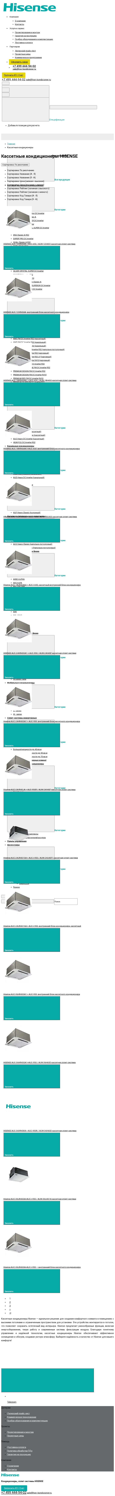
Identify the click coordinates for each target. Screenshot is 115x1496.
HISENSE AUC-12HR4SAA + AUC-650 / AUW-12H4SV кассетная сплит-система (39, 244)
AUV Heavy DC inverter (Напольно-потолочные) (34, 548)
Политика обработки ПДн (19, 1451)
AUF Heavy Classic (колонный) (26, 512)
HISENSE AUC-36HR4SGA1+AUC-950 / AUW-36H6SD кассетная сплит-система (39, 1062)
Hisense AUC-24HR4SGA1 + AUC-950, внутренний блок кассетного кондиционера (41, 721)
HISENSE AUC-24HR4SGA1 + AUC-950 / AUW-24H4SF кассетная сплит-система (39, 653)
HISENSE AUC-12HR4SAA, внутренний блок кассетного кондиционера (36, 312)
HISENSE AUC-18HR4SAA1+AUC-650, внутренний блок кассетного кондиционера (41, 448)
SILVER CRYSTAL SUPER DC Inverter (28, 271)
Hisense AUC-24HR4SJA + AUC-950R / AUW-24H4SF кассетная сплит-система (39, 789)
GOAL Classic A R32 (22, 242)
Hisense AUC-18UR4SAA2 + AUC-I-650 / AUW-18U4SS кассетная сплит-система (40, 516)
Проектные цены (23, 54)
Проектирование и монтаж (27, 32)
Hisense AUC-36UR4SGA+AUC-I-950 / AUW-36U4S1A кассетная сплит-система (39, 1199)
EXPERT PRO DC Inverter (23, 239)
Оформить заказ (19, 62)
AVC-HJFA (17, 583)
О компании (20, 21)
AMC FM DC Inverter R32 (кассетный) (29, 339)
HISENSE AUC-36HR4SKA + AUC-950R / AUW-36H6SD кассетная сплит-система (39, 1130)
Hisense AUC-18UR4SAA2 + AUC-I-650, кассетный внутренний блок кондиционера (42, 585)
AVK (15, 612)
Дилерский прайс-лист (25, 51)
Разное (16, 887)
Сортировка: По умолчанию (15, 165)
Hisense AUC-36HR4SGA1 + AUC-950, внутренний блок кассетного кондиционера (41, 994)
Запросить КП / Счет (14, 1488)
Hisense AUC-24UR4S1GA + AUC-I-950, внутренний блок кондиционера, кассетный (42, 926)
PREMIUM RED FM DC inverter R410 (28, 378)
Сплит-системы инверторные (22, 718)
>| (10, 1313)
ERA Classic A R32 (21, 235)
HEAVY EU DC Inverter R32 (24, 442)
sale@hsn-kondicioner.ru (24, 69)
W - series (17, 714)
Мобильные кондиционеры (21, 683)
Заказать (9, 268)
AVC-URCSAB (19, 586)
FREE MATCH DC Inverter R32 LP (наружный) (32, 357)
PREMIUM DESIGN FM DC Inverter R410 (29, 375)
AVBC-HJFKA (19, 579)
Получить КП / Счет (13, 75)
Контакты (19, 24)
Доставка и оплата (24, 42)
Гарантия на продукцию (26, 36)
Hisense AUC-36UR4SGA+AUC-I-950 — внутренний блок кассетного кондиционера (42, 1267)
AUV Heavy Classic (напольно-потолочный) (32, 544)
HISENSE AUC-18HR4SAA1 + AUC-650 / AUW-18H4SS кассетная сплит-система (39, 380)
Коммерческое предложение (28, 57)
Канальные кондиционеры (20, 446)
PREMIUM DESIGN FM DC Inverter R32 (29, 371)
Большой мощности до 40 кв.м (27, 749)
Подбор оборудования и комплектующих (34, 39)
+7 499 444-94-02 (24, 66)
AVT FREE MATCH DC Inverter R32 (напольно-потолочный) (39, 349)
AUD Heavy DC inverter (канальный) (28, 477)
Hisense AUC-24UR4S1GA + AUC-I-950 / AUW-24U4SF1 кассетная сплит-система (40, 858)
